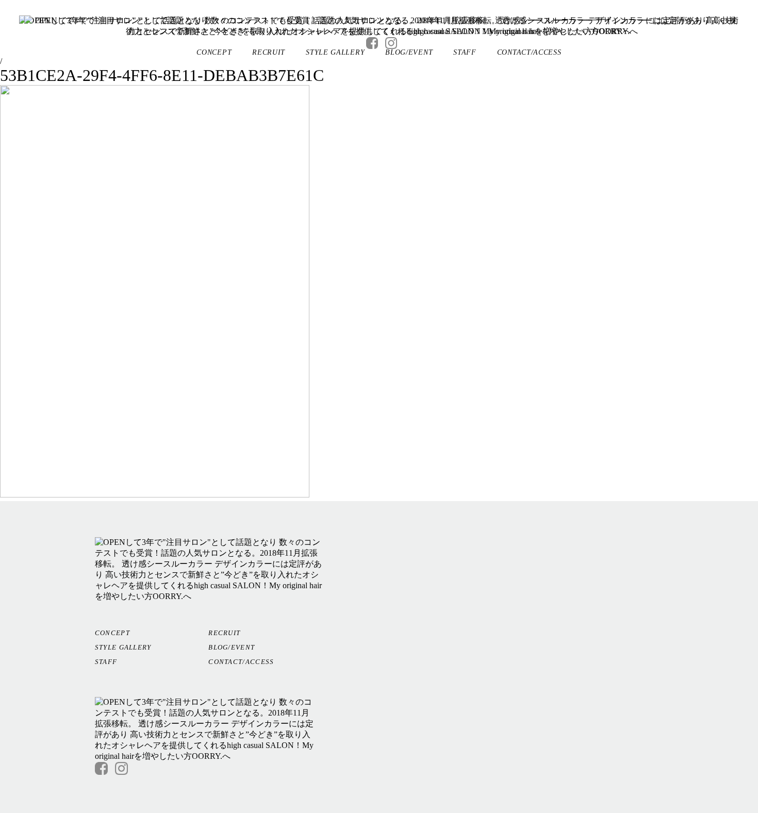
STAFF (464, 52)
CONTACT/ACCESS (529, 52)
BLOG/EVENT (409, 52)
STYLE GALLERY (335, 52)
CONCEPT (214, 52)
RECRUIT (268, 52)
